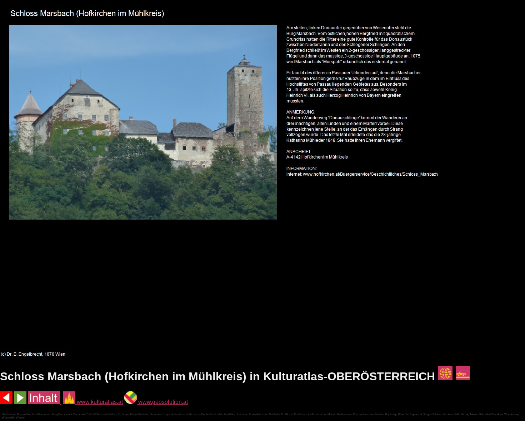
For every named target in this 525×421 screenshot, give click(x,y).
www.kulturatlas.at (99, 402)
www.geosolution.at (162, 402)
